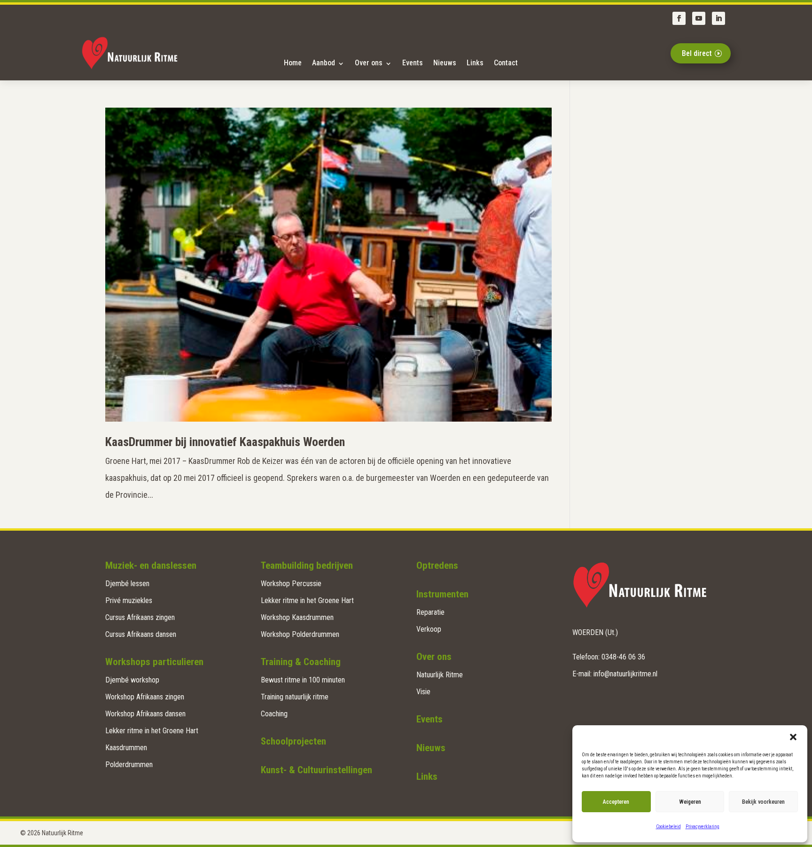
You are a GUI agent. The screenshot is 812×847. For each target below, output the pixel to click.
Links (475, 62)
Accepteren (616, 802)
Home (293, 62)
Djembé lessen (127, 583)
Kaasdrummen (126, 747)
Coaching (274, 713)
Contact (506, 62)
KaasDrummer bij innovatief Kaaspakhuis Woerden (225, 442)
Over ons (369, 62)
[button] (793, 737)
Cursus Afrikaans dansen (140, 634)
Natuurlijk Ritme (439, 674)
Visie (423, 691)
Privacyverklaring (702, 826)
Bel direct (697, 53)
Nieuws (444, 62)
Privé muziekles (128, 600)
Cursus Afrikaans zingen (140, 617)
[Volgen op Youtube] (698, 18)
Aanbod (323, 62)
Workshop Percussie (291, 583)
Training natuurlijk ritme (294, 696)
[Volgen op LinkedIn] (718, 18)
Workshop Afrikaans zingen (144, 696)
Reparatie (430, 612)
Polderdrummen (129, 764)
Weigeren (690, 802)
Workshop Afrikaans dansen (145, 713)
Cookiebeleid (668, 826)
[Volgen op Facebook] (679, 18)
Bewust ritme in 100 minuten (303, 679)
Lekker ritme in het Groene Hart (151, 730)
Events (412, 62)
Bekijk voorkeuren (763, 802)
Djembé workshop (132, 679)
